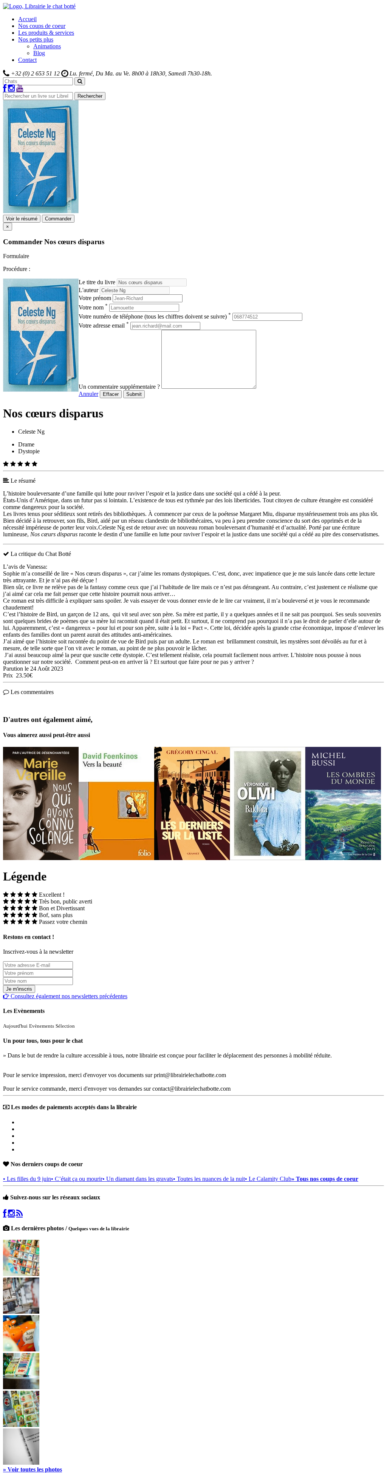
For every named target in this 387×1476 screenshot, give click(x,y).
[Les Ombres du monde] (343, 858)
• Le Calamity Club (268, 1179)
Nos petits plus (35, 39)
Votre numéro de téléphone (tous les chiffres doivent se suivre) (155, 316)
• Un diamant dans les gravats (137, 1179)
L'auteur (88, 290)
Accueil (27, 19)
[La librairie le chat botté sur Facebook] (4, 88)
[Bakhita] (267, 858)
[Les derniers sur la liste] (192, 858)
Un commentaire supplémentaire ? (119, 386)
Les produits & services (46, 32)
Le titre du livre (97, 282)
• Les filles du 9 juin (27, 1179)
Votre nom (93, 307)
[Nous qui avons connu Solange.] (41, 858)
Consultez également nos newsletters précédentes (68, 996)
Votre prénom (95, 298)
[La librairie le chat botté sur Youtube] (19, 88)
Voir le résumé (21, 219)
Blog (39, 53)
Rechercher (89, 96)
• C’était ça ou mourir (76, 1179)
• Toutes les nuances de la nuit (209, 1179)
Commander (58, 219)
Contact (27, 60)
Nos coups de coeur (41, 26)
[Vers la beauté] (116, 858)
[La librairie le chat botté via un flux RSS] (19, 1213)
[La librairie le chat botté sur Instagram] (11, 88)
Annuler (88, 394)
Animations (47, 46)
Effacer (111, 394)
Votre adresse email (104, 325)
